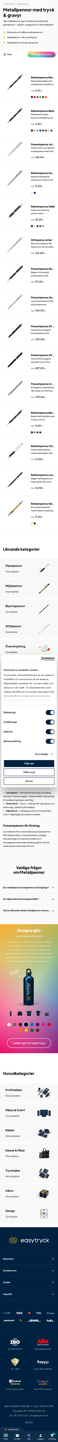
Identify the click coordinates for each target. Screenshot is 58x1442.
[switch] (50, 722)
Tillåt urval (29, 772)
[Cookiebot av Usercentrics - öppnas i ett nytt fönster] (41, 659)
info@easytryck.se (39, 1415)
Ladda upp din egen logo (28, 1043)
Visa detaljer (41, 754)
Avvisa (29, 781)
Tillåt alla (29, 763)
